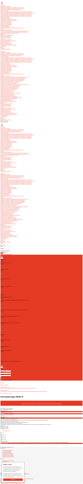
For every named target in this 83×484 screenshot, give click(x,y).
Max (33, 478)
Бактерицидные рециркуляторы (8, 44)
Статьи (2, 117)
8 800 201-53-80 (4, 120)
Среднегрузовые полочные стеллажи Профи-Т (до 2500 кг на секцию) (17, 12)
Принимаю (13, 479)
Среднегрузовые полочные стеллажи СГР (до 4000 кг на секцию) (16, 15)
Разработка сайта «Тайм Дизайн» (8, 483)
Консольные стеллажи (5, 22)
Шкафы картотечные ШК (6, 100)
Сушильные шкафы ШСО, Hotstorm (8, 98)
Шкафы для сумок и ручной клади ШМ (9, 86)
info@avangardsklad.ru (5, 363)
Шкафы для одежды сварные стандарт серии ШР (12, 80)
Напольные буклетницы (6, 43)
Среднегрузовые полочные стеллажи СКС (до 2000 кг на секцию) (16, 11)
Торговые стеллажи (5, 17)
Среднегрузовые (4, 10)
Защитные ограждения (6, 23)
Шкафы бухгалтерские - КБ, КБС (8, 89)
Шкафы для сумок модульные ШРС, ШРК (10, 85)
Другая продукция (5, 41)
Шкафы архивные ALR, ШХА (6, 94)
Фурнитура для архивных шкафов (8, 96)
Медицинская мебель (5, 37)
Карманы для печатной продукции (8, 113)
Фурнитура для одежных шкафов (8, 83)
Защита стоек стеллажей (6, 24)
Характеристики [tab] (7, 430)
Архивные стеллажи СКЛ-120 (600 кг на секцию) (11, 7)
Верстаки (2, 34)
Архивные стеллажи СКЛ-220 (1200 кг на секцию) (12, 8)
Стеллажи (2, 51)
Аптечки (2, 38)
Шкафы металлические (6, 30)
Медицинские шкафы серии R (7, 40)
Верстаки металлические (6, 35)
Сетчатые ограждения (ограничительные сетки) (11, 27)
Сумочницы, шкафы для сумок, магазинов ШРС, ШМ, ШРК (14, 32)
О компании (3, 116)
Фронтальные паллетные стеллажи (8, 20)
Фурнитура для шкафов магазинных (9, 87)
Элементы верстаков (5, 36)
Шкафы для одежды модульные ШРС (9, 82)
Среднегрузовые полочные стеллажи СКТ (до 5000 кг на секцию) (16, 16)
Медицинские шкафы (5, 39)
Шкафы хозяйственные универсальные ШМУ (11, 97)
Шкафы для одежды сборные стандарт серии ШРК (12, 79)
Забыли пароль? (4, 251)
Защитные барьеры (5, 25)
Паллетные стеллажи (5, 18)
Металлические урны (5, 42)
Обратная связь (4, 443)
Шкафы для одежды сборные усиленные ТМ (11, 81)
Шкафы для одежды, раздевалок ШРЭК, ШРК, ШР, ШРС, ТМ (14, 31)
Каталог (2, 74)
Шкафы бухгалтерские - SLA (7, 99)
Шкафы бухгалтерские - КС (6, 92)
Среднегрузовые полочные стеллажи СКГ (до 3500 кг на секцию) (16, 13)
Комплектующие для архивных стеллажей (10, 9)
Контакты (2, 118)
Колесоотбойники (4, 26)
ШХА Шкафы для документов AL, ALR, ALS (10, 93)
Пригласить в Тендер (5, 119)
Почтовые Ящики (4, 115)
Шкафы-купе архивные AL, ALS (7, 95)
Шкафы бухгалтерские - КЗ (6, 90)
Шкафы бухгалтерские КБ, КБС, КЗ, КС (9, 33)
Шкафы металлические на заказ (8, 101)
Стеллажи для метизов (5, 21)
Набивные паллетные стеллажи (8, 19)
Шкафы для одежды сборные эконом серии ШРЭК (12, 78)
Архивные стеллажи (5, 6)
